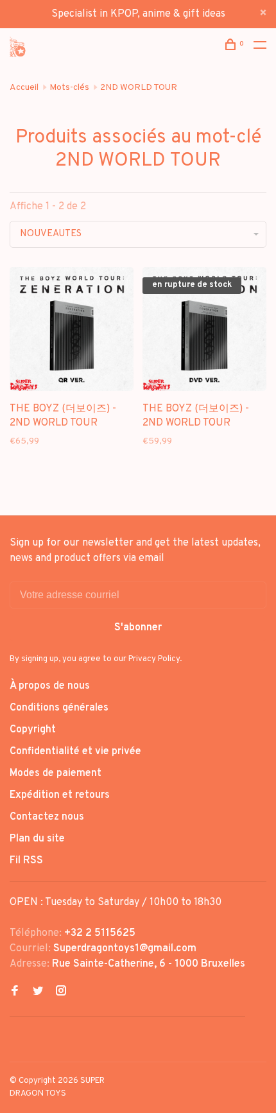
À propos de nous (50, 686)
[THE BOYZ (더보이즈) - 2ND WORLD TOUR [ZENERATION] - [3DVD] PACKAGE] (204, 331)
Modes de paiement (55, 773)
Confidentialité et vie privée (75, 751)
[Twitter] (38, 992)
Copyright (33, 729)
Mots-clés (69, 87)
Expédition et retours (60, 795)
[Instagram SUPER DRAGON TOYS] (61, 992)
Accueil (24, 87)
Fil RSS (26, 860)
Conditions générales (59, 708)
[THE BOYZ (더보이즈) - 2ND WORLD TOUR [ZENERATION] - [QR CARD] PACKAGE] (72, 331)
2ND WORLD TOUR (138, 87)
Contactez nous (47, 817)
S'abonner (138, 627)
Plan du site (37, 839)
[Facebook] (15, 992)
